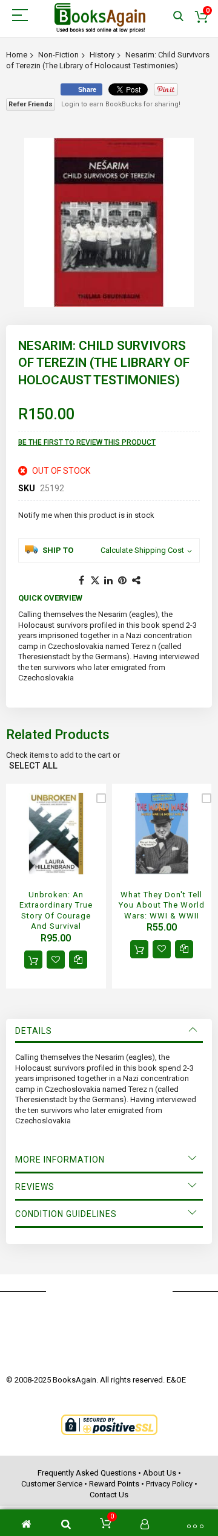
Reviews (34, 1187)
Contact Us (109, 1494)
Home (16, 54)
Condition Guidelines (66, 1214)
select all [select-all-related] (33, 765)
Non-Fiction (58, 54)
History (102, 54)
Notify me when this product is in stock (86, 515)
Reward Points (114, 1483)
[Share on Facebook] (81, 581)
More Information (60, 1159)
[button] (56, 959)
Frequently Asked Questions (87, 1472)
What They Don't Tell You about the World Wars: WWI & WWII (162, 905)
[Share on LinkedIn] (109, 581)
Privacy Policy (169, 1483)
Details (33, 1031)
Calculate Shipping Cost (142, 550)
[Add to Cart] (33, 959)
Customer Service (51, 1483)
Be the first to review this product (87, 442)
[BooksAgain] (99, 18)
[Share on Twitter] (95, 581)
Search (178, 16)
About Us (159, 1472)
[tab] (109, 1031)
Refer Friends (30, 104)
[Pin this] (123, 581)
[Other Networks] (137, 581)
